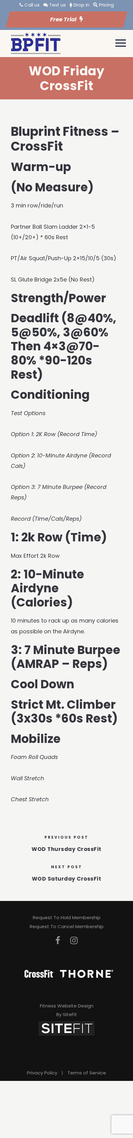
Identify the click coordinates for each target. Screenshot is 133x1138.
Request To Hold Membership (67, 917)
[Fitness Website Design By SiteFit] (66, 1028)
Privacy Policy (42, 1072)
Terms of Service (86, 1072)
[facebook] (57, 940)
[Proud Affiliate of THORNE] (86, 973)
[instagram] (74, 940)
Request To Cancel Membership (67, 926)
